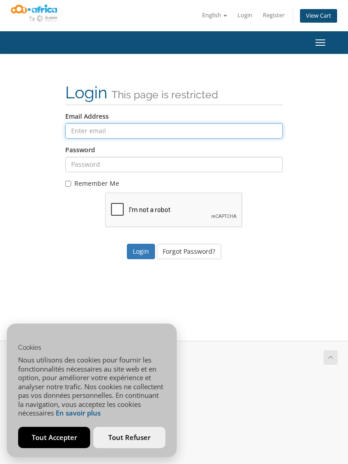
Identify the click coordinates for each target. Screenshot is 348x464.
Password (80, 149)
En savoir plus (78, 412)
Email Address (87, 116)
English (212, 15)
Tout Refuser (129, 437)
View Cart (318, 15)
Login (244, 15)
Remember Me (96, 183)
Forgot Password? (189, 251)
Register (274, 15)
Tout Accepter (54, 437)
